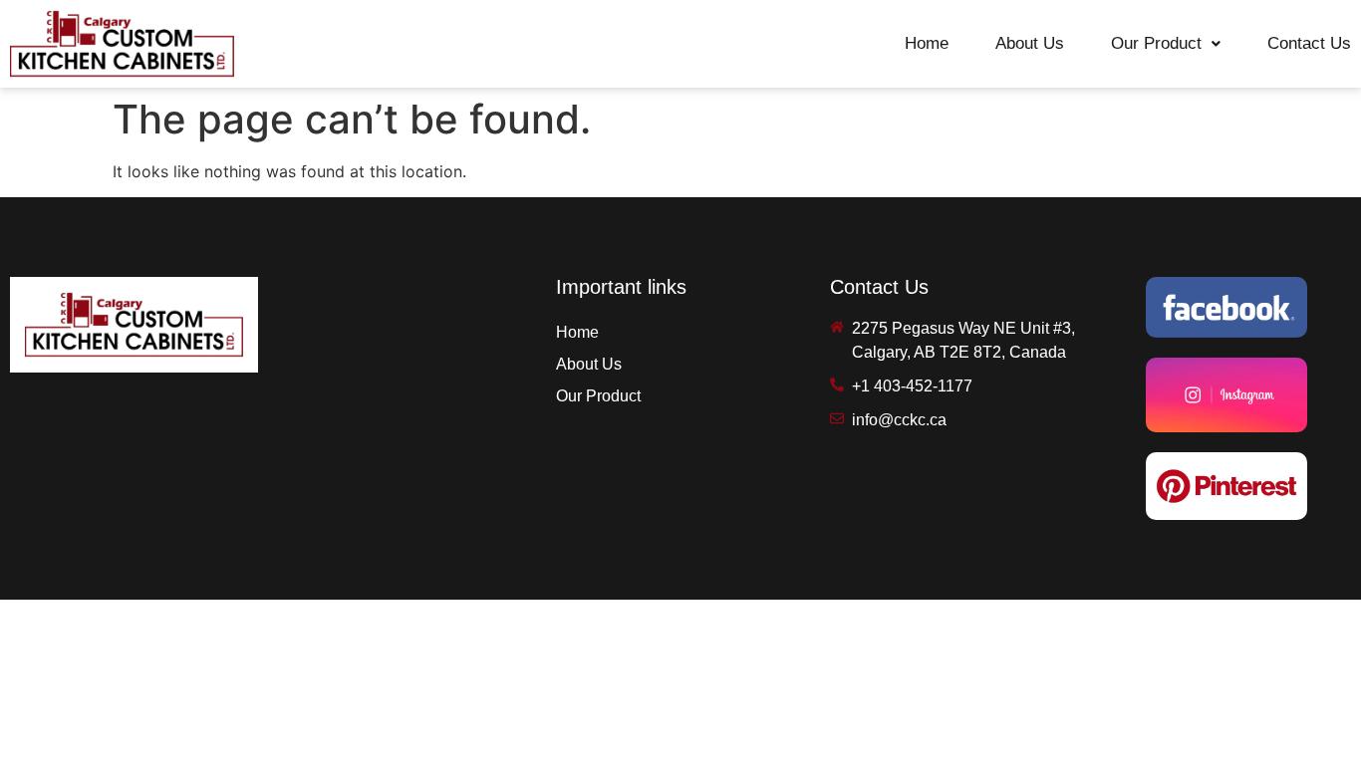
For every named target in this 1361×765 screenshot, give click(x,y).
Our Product (1156, 43)
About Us (1029, 43)
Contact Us (1309, 43)
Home (927, 43)
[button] (1166, 43)
